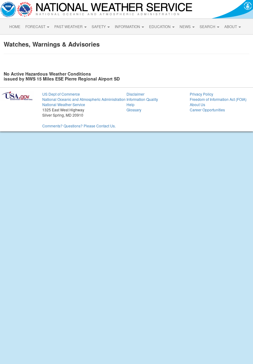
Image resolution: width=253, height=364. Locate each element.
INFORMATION (128, 26)
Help (130, 104)
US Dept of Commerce (61, 94)
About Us (197, 104)
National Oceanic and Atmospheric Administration (84, 99)
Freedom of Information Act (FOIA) (218, 99)
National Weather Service (63, 104)
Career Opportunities (207, 109)
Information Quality (142, 99)
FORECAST (35, 26)
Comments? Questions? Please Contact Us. (79, 125)
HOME (14, 26)
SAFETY (99, 26)
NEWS (186, 26)
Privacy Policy (201, 94)
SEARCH (208, 26)
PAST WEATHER (69, 26)
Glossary (133, 109)
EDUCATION (160, 26)
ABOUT (231, 26)
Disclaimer (135, 94)
